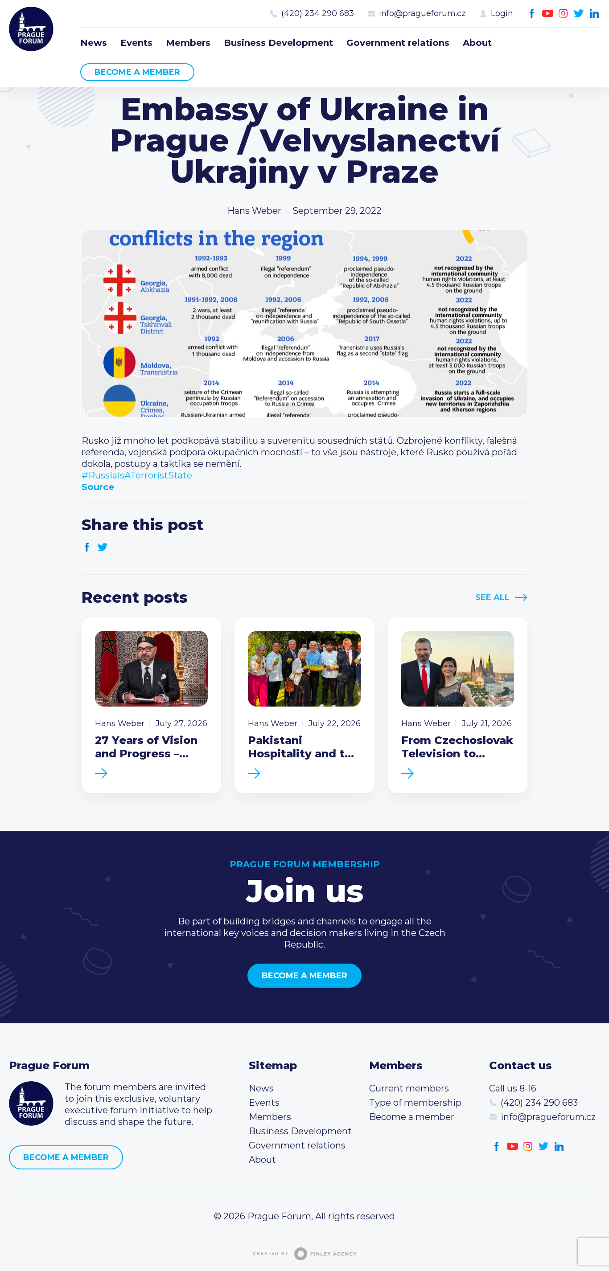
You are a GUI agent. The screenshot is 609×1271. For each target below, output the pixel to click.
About (477, 42)
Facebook (532, 13)
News (93, 42)
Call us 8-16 (512, 1088)
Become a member (137, 72)
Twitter (578, 13)
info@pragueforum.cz (422, 13)
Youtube (547, 13)
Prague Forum (31, 29)
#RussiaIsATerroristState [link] (137, 475)
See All (492, 597)
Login (502, 13)
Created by (271, 1253)
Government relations (397, 42)
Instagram (563, 13)
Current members (409, 1088)
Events (136, 42)
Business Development (278, 42)
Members (188, 42)
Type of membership (415, 1102)
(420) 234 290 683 (317, 13)
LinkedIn (594, 13)
